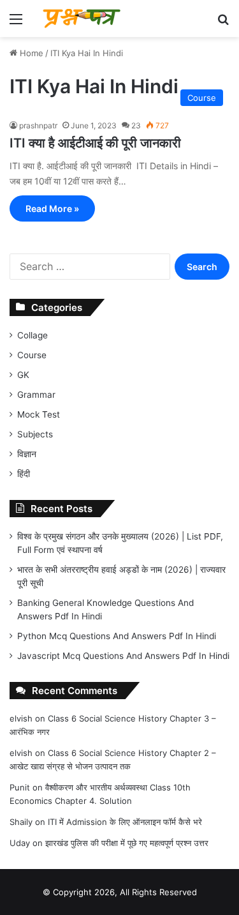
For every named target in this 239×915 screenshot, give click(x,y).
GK (23, 375)
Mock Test (38, 414)
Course (32, 355)
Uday (20, 843)
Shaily (21, 822)
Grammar (36, 394)
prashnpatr (38, 125)
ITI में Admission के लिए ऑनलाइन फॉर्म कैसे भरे (125, 822)
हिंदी (23, 474)
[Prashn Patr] (83, 18)
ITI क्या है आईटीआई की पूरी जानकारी (95, 143)
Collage (32, 335)
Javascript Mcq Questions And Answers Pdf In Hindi (123, 656)
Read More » (52, 208)
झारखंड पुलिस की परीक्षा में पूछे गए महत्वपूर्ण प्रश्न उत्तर (126, 843)
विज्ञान (26, 454)
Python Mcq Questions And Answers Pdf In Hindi (116, 636)
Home (30, 53)
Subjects (35, 434)
